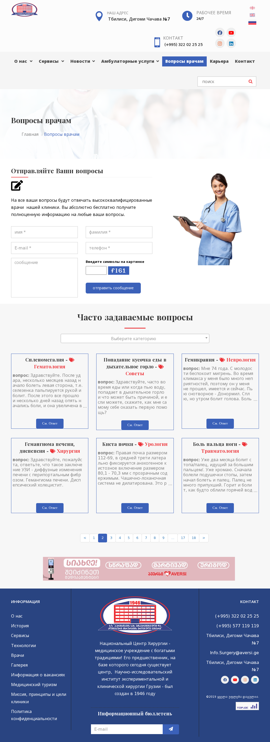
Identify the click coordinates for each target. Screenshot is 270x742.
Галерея (19, 665)
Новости (80, 61)
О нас (21, 61)
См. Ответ (49, 423)
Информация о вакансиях (38, 674)
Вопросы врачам (184, 61)
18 (194, 538)
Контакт (173, 38)
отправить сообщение (113, 288)
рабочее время (213, 12)
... (172, 538)
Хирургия (67, 451)
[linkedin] (231, 43)
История (20, 625)
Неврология (240, 360)
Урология (155, 444)
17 (183, 538)
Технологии (23, 645)
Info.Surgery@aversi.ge (234, 652)
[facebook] (220, 32)
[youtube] (231, 32)
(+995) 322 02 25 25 (184, 44)
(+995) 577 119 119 (237, 625)
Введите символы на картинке (115, 262)
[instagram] (220, 43)
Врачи (17, 655)
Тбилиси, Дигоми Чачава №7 (139, 19)
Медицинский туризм (34, 684)
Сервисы (49, 61)
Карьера (219, 61)
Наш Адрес (117, 13)
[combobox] (135, 338)
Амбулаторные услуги (128, 61)
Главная (30, 134)
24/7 (200, 19)
